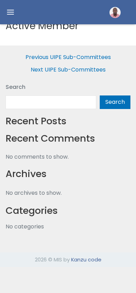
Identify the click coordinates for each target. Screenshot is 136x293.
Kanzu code (86, 259)
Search (15, 87)
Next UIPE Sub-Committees (68, 70)
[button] (115, 12)
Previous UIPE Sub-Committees (68, 57)
